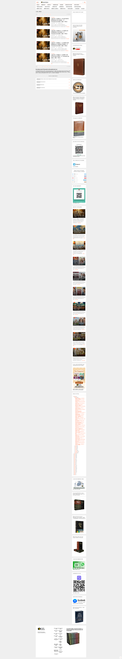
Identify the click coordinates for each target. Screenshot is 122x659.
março (76, 450)
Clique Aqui (67, 26)
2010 (74, 471)
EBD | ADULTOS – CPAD (56, 628)
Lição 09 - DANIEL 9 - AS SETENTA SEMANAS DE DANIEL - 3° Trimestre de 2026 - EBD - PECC (60, 20)
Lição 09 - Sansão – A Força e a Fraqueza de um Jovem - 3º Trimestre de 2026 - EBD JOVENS (79, 337)
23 (47, 14)
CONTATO (49, 4)
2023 (74, 456)
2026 (74, 396)
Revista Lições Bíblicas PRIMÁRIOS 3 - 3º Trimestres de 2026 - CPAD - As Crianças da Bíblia (79, 322)
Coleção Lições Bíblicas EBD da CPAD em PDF (56, 651)
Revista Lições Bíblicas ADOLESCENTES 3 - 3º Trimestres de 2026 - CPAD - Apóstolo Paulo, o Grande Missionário (79, 261)
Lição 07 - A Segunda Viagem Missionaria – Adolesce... (79, 428)
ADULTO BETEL (76, 4)
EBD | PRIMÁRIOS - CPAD (60, 642)
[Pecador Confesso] (44, 2)
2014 (74, 466)
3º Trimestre (52, 17)
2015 (74, 465)
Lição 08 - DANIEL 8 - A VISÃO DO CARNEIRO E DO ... (79, 414)
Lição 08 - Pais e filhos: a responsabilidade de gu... (78, 411)
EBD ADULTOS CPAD (68, 4)
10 (74, 348)
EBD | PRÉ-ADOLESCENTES (56, 640)
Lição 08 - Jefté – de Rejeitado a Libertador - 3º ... (79, 417)
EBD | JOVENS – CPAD (56, 634)
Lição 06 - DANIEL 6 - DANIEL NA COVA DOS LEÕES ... (79, 444)
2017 (74, 463)
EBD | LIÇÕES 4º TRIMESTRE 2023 (60, 648)
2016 (74, 464)
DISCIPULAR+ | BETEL (56, 647)
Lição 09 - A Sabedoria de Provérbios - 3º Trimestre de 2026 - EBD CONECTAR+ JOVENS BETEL (79, 353)
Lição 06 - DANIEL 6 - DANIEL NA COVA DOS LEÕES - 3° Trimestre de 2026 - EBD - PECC (60, 56)
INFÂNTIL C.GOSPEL (55, 8)
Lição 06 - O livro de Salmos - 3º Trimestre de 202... (79, 438)
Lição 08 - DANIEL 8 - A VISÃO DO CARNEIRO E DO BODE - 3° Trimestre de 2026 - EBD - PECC (59, 32)
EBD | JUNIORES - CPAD (60, 639)
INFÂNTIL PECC (62, 8)
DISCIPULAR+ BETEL (77, 6)
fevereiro (76, 451)
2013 (74, 467)
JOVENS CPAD (54, 6)
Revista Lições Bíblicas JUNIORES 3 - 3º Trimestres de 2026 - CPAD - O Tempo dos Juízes (79, 292)
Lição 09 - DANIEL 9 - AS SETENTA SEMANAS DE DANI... (79, 398)
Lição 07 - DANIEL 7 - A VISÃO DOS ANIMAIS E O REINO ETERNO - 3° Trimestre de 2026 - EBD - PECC (60, 44)
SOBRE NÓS (43, 4)
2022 (74, 457)
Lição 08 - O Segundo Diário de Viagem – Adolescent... (79, 416)
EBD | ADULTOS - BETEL (60, 628)
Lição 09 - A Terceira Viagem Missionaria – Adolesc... (79, 405)
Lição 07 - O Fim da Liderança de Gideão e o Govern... (79, 432)
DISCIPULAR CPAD (69, 6)
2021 (74, 458)
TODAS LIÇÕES (70, 8)
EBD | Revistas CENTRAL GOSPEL (60, 631)
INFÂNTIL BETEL (46, 8)
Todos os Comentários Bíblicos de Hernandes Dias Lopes (79, 422)
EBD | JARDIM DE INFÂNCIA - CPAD (56, 645)
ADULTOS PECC (47, 6)
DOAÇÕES (61, 4)
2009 (74, 472)
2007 (74, 474)
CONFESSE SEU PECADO (60, 652)
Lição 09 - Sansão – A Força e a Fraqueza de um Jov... (79, 408)
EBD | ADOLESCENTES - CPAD (60, 637)
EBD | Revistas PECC (56, 631)
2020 (74, 459)
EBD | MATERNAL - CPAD (60, 645)
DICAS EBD (77, 8)
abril (75, 449)
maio (76, 448)
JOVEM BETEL (61, 6)
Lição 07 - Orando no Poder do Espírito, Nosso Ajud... (79, 424)
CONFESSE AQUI (55, 4)
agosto (76, 397)
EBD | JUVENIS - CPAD (56, 636)
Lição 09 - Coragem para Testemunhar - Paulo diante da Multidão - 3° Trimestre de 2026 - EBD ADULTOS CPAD (79, 230)
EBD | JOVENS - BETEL (60, 634)
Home (38, 4)
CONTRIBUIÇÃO (56, 654)
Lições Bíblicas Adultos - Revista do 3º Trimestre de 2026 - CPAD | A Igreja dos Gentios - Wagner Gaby (79, 307)
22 (44, 14)
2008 (74, 473)
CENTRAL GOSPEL (40, 6)
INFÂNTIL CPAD (39, 8)
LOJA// (83, 8)
